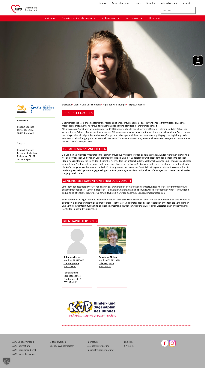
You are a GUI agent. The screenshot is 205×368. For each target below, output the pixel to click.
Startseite (67, 104)
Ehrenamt (154, 18)
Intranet (186, 3)
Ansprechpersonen (121, 3)
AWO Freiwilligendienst (24, 349)
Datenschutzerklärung (98, 345)
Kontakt (103, 3)
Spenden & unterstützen (62, 345)
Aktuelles (50, 18)
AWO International (21, 345)
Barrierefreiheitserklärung (100, 349)
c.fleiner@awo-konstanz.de (106, 265)
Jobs (138, 3)
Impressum (92, 341)
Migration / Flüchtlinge (114, 104)
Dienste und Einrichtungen (77, 18)
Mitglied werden (169, 3)
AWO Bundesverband (23, 341)
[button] (6, 361)
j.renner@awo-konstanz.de (71, 265)
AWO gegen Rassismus (23, 353)
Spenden (150, 3)
